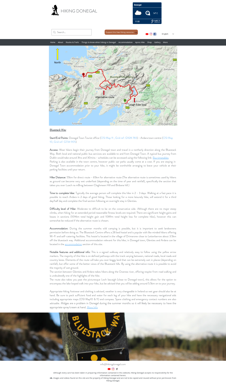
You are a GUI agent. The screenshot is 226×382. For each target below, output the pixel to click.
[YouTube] (147, 34)
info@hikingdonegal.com (113, 364)
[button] (113, 337)
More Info (92, 307)
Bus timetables (161, 158)
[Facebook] (155, 34)
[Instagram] (151, 34)
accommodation (73, 244)
